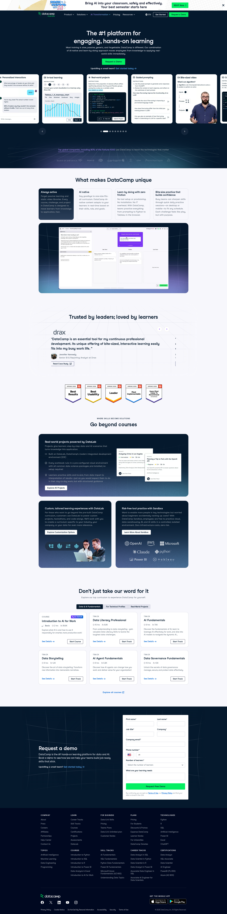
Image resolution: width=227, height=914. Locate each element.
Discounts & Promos (139, 828)
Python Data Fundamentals (113, 863)
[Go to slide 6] (114, 131)
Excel (163, 840)
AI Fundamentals (108, 855)
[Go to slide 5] (111, 131)
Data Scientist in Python (141, 859)
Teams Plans (106, 828)
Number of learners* (135, 760)
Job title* (130, 729)
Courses (74, 828)
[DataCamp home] (59, 896)
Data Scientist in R (138, 863)
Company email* (133, 740)
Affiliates (44, 832)
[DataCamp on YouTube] (67, 903)
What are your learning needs (139, 771)
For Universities (137, 840)
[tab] (56, 204)
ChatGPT (165, 844)
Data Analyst (166, 855)
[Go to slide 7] (118, 131)
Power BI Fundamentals (111, 867)
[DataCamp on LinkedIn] (59, 903)
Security (113, 910)
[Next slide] (184, 131)
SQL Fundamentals (109, 859)
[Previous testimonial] (159, 329)
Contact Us (45, 844)
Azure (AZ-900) (167, 875)
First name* (131, 719)
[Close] (223, 5)
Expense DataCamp (139, 832)
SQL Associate (167, 859)
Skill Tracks (76, 824)
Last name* (162, 719)
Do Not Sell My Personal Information (81, 910)
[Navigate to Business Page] (47, 14)
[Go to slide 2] (104, 131)
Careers (44, 828)
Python (164, 820)
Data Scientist (167, 863)
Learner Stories (137, 836)
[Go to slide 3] (106, 131)
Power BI (164, 836)
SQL (162, 828)
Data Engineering (48, 863)
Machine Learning (48, 859)
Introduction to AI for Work (82, 875)
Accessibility (102, 910)
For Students (136, 824)
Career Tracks (77, 820)
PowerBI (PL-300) (168, 871)
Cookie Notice (59, 910)
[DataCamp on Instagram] (76, 903)
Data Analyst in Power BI (141, 867)
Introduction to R (78, 863)
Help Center (46, 840)
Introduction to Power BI (81, 867)
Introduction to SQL (79, 859)
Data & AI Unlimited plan (111, 832)
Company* (162, 729)
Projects (74, 836)
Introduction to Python (80, 855)
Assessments (76, 840)
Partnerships (46, 836)
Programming (46, 867)
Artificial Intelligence (169, 832)
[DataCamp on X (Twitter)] (50, 903)
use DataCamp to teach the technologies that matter (142, 149)
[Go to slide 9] (126, 131)
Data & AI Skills (107, 820)
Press (43, 824)
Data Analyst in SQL (139, 855)
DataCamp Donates (139, 844)
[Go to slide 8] (123, 131)
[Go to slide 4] (109, 131)
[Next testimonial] (166, 329)
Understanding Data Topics (112, 878)
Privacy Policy (167, 793)
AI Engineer (166, 867)
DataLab (74, 844)
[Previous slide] (42, 131)
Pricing (104, 824)
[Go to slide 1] (101, 131)
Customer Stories (108, 836)
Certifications (76, 832)
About (43, 820)
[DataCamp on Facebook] (42, 903)
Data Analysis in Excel (80, 871)
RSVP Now (179, 5)
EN (149, 15)
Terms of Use (153, 793)
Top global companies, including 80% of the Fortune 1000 (86, 149)
